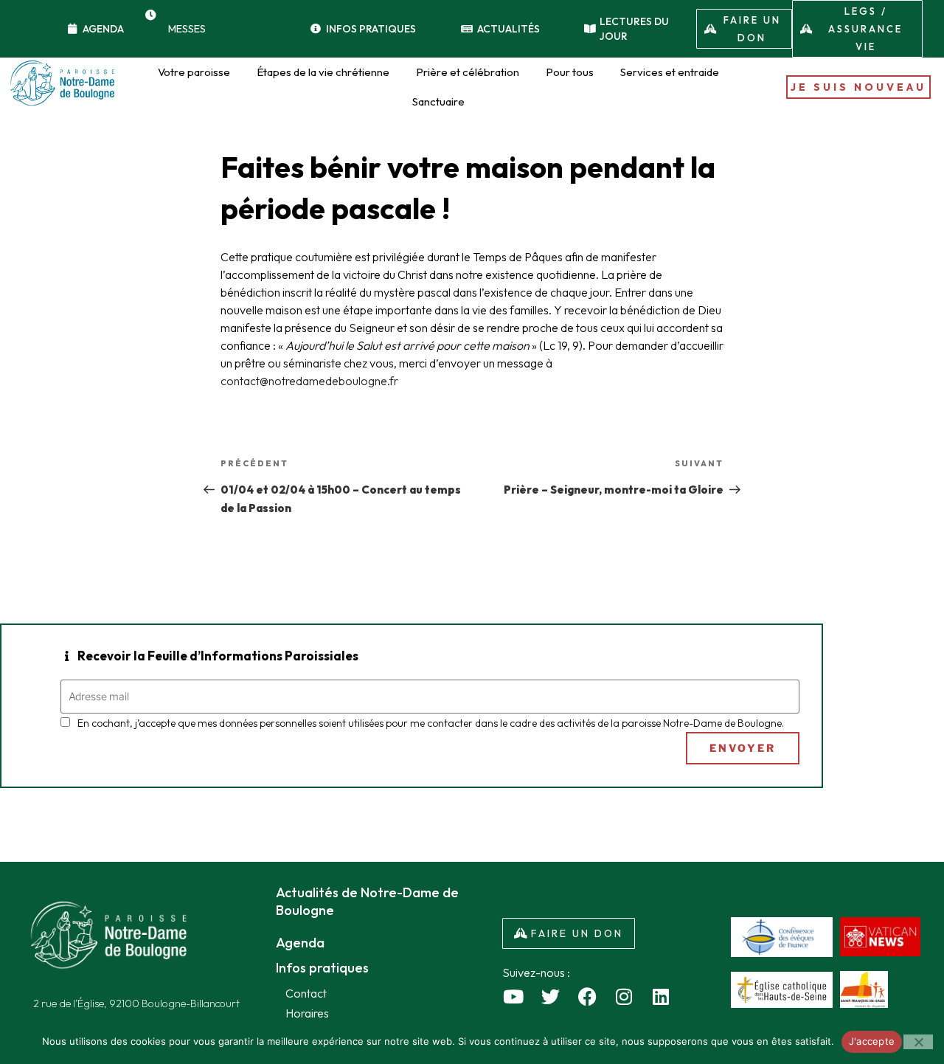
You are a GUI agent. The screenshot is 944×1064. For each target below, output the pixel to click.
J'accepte (872, 1041)
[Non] (918, 1041)
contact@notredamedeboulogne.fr (309, 380)
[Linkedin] (660, 996)
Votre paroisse (194, 72)
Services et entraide (669, 72)
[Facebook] (587, 996)
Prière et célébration (467, 72)
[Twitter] (550, 996)
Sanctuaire (438, 101)
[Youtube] (513, 996)
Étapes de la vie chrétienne (323, 72)
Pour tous (570, 72)
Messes (187, 28)
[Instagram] (623, 996)
